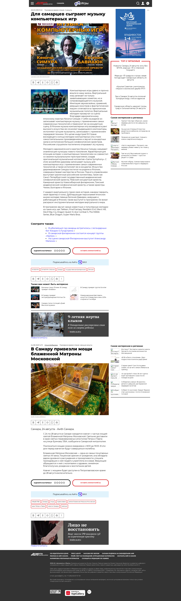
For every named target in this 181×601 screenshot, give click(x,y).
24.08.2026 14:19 (37, 345)
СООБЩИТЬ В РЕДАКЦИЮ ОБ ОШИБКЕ (95, 558)
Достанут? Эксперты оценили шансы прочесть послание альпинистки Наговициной (135, 351)
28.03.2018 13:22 (36, 10)
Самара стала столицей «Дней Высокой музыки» (53, 304)
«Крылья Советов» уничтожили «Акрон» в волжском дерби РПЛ (130, 88)
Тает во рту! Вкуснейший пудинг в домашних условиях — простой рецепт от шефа (134, 155)
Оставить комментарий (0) (90, 251)
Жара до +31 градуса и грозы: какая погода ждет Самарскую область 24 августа (130, 78)
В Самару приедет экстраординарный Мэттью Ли (53, 296)
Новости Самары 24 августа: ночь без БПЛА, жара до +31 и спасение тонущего (130, 68)
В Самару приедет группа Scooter (93, 287)
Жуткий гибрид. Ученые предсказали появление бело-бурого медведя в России (135, 164)
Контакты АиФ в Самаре (126, 556)
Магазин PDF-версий (91, 553)
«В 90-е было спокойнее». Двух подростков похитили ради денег (134, 358)
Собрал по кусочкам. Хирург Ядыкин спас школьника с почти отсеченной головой (135, 392)
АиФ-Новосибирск (38, 417)
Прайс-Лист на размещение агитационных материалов (93, 556)
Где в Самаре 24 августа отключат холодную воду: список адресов (130, 97)
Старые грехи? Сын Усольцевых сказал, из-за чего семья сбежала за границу (135, 367)
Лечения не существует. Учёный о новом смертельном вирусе (134, 138)
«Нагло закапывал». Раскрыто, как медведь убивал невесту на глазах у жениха (135, 147)
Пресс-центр (76, 553)
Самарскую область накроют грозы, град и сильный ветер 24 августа (130, 107)
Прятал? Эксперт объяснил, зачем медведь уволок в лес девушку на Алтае (134, 123)
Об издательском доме (59, 553)
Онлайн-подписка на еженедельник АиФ (118, 553)
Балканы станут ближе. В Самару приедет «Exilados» (54, 288)
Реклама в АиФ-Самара (59, 556)
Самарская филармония (40, 77)
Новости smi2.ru (39, 337)
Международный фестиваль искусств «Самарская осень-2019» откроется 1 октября (93, 297)
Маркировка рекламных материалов (64, 558)
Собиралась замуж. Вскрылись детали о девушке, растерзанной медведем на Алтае (134, 384)
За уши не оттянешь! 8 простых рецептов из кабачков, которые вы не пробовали (135, 131)
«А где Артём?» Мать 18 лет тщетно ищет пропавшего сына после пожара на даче (134, 376)
